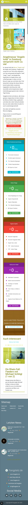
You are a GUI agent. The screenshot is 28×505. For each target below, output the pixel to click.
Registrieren (15, 172)
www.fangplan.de (15, 480)
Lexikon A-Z (13, 408)
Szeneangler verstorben (13, 439)
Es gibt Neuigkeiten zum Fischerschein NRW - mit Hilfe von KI (17, 450)
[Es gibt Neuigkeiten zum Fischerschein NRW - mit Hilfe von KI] (4, 451)
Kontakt (3, 408)
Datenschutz (13, 406)
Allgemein (10, 432)
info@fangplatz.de (15, 486)
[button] (6, 345)
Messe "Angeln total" (19, 67)
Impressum (4, 406)
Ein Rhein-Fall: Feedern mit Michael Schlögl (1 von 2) (13, 373)
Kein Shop (3, 410)
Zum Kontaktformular (15, 326)
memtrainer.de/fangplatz (15, 483)
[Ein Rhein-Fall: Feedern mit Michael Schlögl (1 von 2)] (14, 356)
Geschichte (21, 406)
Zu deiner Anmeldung (13, 125)
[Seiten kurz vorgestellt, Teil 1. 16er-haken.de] (4, 428)
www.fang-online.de (15, 477)
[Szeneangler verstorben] (4, 441)
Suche (19, 408)
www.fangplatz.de (15, 474)
